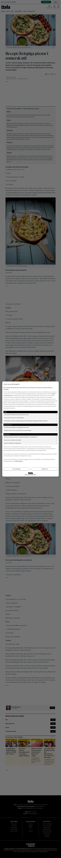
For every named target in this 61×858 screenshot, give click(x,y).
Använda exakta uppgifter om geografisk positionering (16, 427)
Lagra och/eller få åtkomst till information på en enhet (16, 414)
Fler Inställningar (16, 469)
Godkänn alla (45, 469)
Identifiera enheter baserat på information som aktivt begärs (17, 430)
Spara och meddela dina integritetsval (12, 443)
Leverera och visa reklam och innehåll (12, 440)
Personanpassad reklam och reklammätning (14, 417)
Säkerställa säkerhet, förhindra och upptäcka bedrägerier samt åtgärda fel (20, 437)
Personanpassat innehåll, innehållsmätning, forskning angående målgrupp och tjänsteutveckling (25, 420)
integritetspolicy (19, 461)
